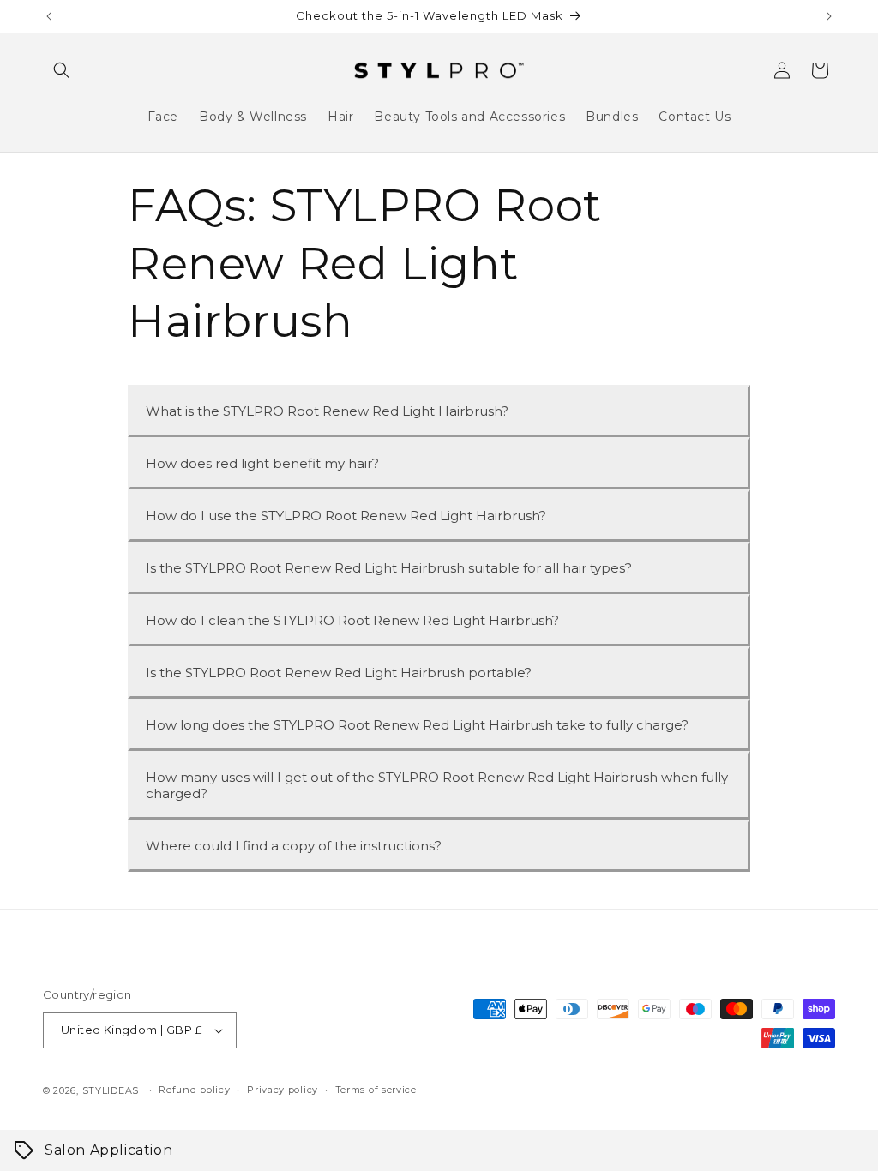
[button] (62, 70)
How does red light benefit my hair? (262, 463)
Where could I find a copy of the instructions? (294, 846)
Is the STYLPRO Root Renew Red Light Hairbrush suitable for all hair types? (389, 568)
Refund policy (194, 1090)
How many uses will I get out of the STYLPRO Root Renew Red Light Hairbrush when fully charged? (437, 785)
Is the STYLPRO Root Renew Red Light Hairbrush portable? (339, 672)
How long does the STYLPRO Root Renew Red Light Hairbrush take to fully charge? (417, 725)
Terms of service (376, 1090)
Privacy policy (282, 1090)
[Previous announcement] (49, 16)
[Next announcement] (829, 16)
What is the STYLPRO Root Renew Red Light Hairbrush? (327, 411)
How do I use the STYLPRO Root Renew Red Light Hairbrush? (346, 515)
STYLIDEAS (110, 1090)
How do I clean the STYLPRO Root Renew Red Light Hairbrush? (352, 620)
